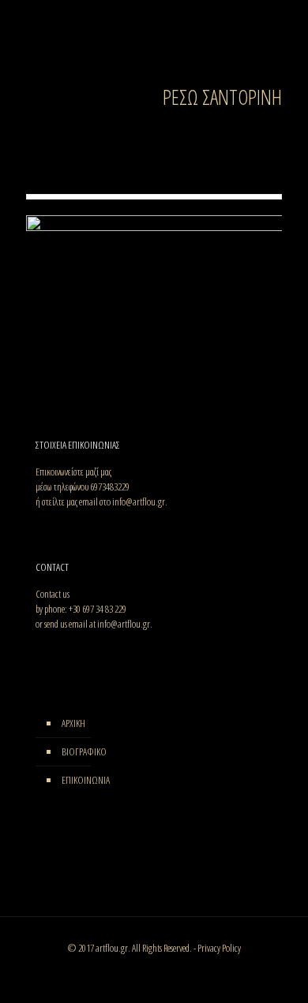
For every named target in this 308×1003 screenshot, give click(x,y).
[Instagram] (52, 528)
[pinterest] (64, 528)
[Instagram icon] (171, 970)
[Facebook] (41, 528)
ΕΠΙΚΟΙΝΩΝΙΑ (86, 780)
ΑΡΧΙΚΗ (73, 723)
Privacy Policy (219, 948)
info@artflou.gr (138, 501)
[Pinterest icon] (154, 970)
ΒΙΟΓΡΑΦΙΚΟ (84, 751)
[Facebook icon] (138, 970)
